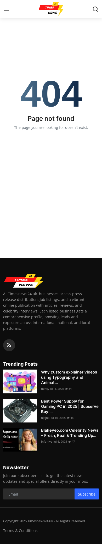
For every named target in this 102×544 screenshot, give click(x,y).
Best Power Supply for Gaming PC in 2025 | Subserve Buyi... (70, 406)
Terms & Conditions (20, 530)
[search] (95, 9)
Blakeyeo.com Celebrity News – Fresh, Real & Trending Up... (69, 433)
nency (45, 389)
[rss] (9, 345)
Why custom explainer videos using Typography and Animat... (69, 377)
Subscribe (86, 494)
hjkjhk (45, 418)
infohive (46, 441)
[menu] (6, 9)
